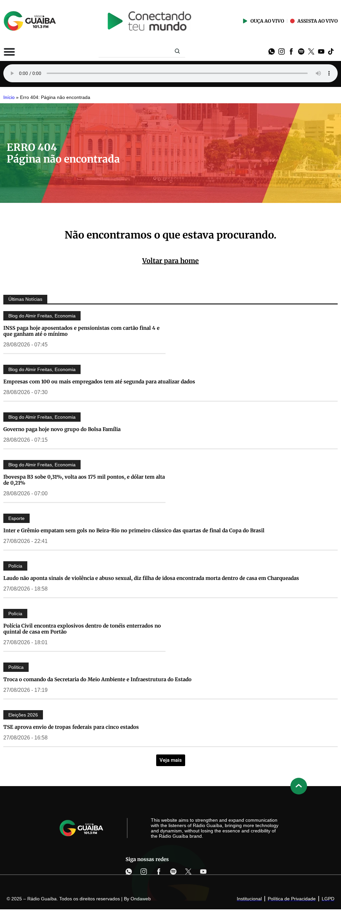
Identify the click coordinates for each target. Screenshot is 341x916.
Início (9, 97)
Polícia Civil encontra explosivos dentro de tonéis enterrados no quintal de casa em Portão (82, 629)
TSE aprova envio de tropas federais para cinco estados (71, 727)
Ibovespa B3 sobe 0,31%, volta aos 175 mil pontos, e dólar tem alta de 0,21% (84, 480)
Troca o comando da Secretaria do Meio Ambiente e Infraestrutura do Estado (97, 679)
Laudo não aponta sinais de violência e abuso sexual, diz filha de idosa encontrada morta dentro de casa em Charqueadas (151, 578)
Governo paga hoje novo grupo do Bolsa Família (62, 429)
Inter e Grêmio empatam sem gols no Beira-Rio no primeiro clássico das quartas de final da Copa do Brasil (133, 530)
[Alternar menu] (9, 52)
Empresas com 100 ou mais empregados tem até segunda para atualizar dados (99, 381)
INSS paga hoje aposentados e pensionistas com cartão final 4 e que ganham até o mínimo (81, 331)
